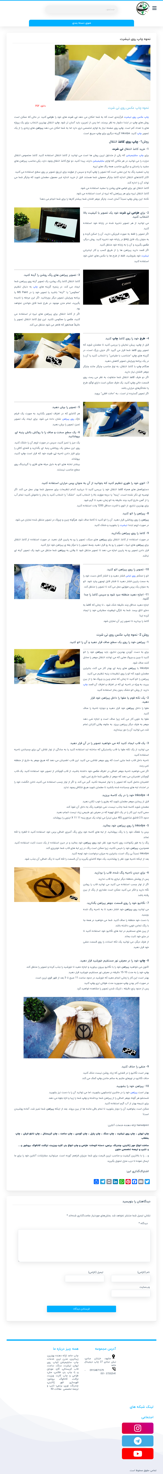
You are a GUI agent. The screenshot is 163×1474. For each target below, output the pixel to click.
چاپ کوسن (81, 1133)
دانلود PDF (40, 106)
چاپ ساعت (66, 1133)
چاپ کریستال (50, 1133)
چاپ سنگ (108, 1133)
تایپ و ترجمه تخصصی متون (130, 1149)
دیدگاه (143, 1223)
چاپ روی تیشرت (126, 1133)
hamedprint (143, 1125)
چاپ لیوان (143, 1133)
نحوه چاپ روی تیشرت (135, 39)
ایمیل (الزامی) (95, 1272)
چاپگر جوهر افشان (96, 199)
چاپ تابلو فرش (31, 1133)
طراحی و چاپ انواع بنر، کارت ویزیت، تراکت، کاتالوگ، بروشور (55, 1145)
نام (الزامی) (144, 1272)
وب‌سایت (145, 1287)
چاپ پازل (95, 1133)
